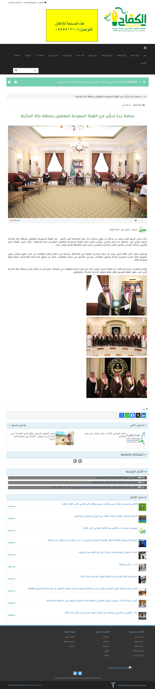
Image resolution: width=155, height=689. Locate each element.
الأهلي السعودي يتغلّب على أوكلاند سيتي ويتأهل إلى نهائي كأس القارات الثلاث (99, 504)
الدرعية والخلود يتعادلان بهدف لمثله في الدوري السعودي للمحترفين (105, 516)
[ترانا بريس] (113, 685)
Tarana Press (24, 685)
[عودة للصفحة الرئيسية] (125, 21)
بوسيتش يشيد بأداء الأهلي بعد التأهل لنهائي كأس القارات (109, 528)
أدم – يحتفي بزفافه (128, 564)
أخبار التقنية (67, 55)
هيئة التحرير (69, 636)
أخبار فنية (80, 55)
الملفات (17, 55)
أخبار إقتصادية (106, 55)
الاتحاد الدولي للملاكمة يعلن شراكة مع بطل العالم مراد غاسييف (90, 82)
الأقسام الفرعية (103, 632)
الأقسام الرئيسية (136, 632)
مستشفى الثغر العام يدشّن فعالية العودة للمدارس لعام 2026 (108, 576)
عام (145, 55)
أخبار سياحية (53, 55)
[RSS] (75, 461)
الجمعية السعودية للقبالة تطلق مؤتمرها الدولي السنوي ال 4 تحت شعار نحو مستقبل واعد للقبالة (92, 540)
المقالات (40, 55)
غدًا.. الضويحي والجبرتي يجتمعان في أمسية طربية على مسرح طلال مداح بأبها (101, 613)
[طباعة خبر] (136, 220)
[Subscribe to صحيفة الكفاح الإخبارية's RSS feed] (79, 461)
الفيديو (143, 63)
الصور (28, 55)
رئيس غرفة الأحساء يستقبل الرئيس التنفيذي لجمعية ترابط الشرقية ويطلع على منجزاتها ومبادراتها (92, 601)
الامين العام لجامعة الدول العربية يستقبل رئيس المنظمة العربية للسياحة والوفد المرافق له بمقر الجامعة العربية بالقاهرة (82, 588)
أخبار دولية (93, 55)
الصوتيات (105, 646)
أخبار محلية (135, 55)
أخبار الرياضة (121, 55)
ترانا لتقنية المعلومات (126, 685)
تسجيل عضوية (68, 641)
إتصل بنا (71, 646)
